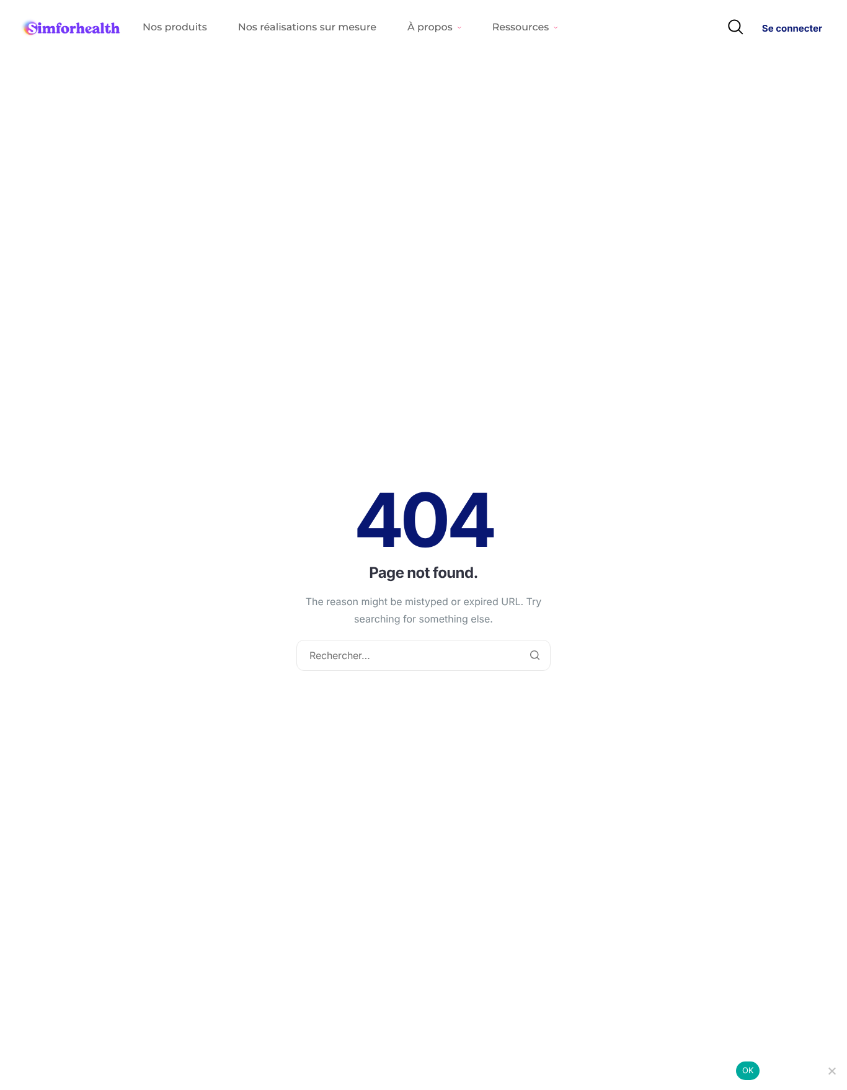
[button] (735, 28)
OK (748, 1070)
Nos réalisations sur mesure (307, 28)
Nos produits (175, 28)
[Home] (71, 27)
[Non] (831, 1071)
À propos (430, 28)
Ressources (520, 28)
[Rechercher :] (423, 656)
